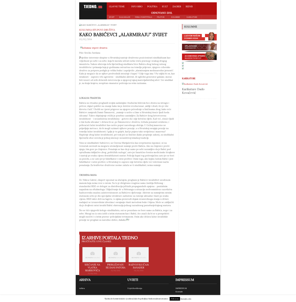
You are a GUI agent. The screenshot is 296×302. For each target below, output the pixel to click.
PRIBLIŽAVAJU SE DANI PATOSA (115, 266)
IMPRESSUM (181, 288)
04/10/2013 (138, 271)
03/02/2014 (85, 39)
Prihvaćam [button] (175, 299)
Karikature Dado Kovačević (193, 91)
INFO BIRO (137, 6)
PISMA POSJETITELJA (143, 17)
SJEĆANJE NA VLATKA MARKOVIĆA (92, 267)
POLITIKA (152, 6)
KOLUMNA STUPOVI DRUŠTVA (97, 29)
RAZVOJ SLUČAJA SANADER (139, 266)
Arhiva (82, 288)
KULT (165, 6)
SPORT (111, 17)
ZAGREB (177, 6)
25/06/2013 (115, 271)
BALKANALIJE (124, 17)
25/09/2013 (92, 273)
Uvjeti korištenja (134, 288)
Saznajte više (185, 299)
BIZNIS (189, 6)
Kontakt (179, 291)
